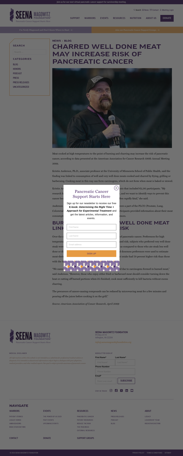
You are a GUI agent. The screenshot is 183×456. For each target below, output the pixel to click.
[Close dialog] (116, 188)
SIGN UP (91, 253)
